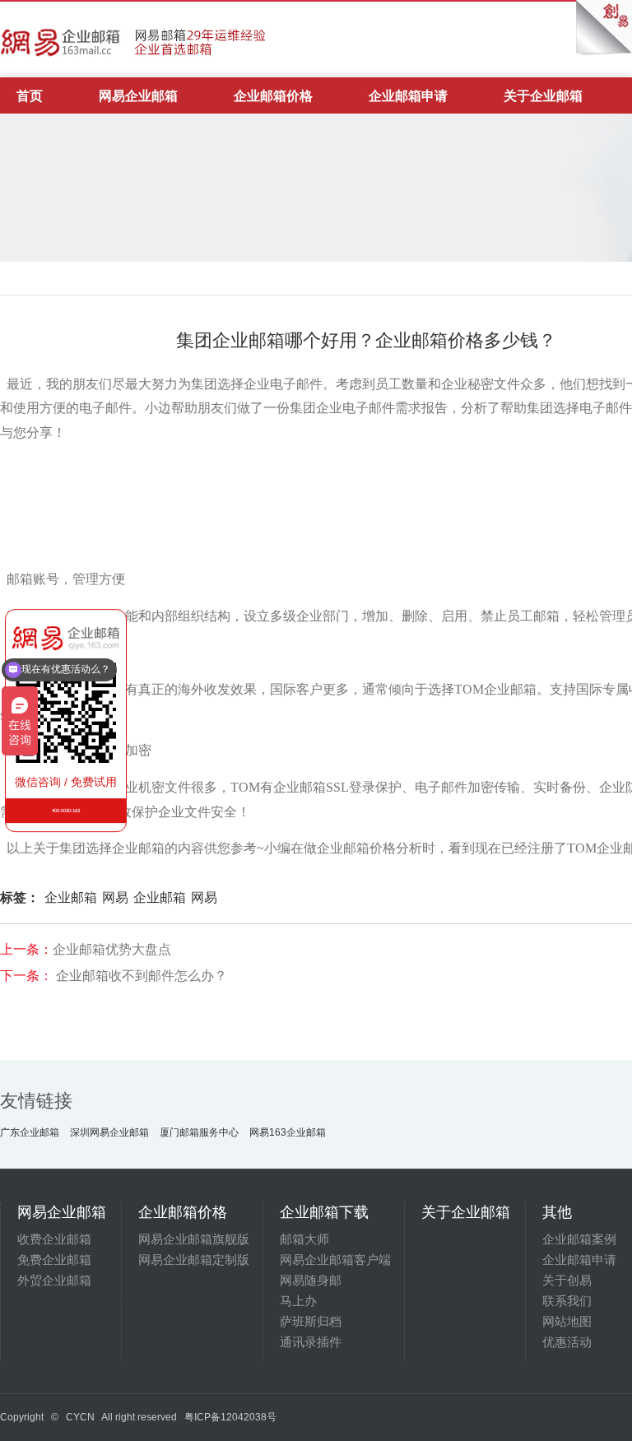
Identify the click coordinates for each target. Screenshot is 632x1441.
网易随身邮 (311, 1280)
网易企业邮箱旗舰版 (193, 1239)
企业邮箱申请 (408, 96)
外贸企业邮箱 (54, 1280)
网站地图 (567, 1321)
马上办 (298, 1301)
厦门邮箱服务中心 (199, 1132)
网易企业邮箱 (138, 96)
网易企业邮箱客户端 (335, 1260)
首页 (29, 96)
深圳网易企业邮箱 (109, 1132)
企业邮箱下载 (324, 1212)
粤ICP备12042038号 (230, 1417)
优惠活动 (567, 1342)
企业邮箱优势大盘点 (112, 949)
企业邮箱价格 (273, 96)
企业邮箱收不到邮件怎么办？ (141, 976)
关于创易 (567, 1280)
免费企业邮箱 (54, 1260)
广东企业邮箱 (29, 1132)
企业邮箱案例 (579, 1239)
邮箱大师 (304, 1239)
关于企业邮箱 (543, 96)
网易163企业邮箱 (287, 1132)
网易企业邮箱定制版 (193, 1260)
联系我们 (567, 1301)
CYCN (80, 1417)
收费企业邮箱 (54, 1239)
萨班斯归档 (311, 1321)
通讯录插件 (311, 1342)
